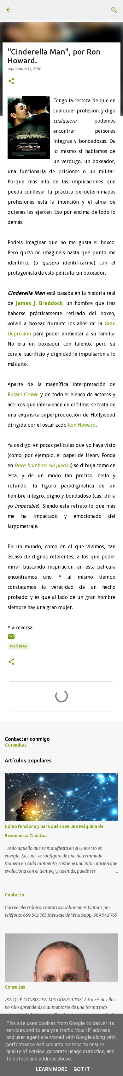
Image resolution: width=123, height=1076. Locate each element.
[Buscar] (114, 10)
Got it (81, 1069)
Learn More (51, 1069)
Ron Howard (82, 425)
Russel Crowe (23, 395)
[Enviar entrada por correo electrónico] (11, 639)
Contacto (14, 894)
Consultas (15, 745)
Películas (18, 646)
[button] (11, 81)
